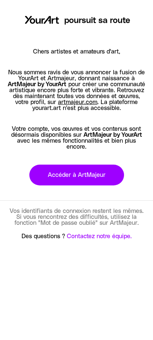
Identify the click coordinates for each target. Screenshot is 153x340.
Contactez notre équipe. (99, 236)
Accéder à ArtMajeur (76, 175)
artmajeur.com (77, 102)
